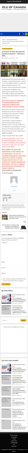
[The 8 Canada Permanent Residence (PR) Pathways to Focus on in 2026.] (6, 391)
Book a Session (14, 435)
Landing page (14, 442)
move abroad (15, 207)
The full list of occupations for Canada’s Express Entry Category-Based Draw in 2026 (19, 427)
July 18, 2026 (16, 314)
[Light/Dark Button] (20, 34)
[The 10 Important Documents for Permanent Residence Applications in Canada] (6, 310)
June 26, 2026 (16, 417)
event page (14, 437)
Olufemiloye (6, 58)
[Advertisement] (14, 22)
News (13, 296)
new (14, 444)
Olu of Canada (14, 7)
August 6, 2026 (17, 303)
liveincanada (8, 205)
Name (3, 262)
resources (14, 446)
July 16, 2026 (16, 395)
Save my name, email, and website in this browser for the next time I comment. (14, 280)
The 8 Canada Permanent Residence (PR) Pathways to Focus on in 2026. (19, 391)
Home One (14, 441)
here (17, 118)
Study (23, 294)
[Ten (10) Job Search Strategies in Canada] (6, 402)
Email (3, 268)
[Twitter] (14, 190)
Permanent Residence (7, 48)
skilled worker (22, 207)
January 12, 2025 (14, 58)
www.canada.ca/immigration (11, 170)
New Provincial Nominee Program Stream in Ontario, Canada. (18, 413)
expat (13, 205)
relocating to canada (6, 207)
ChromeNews (20, 449)
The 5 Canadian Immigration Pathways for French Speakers (19, 299)
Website (3, 273)
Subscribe (26, 34)
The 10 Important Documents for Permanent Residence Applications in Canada (19, 310)
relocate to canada (19, 205)
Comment (4, 242)
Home (14, 439)
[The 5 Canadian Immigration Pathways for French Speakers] (6, 299)
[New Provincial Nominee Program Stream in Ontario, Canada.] (6, 413)
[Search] (23, 34)
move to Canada (5, 209)
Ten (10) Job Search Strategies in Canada (18, 403)
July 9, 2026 (16, 405)
